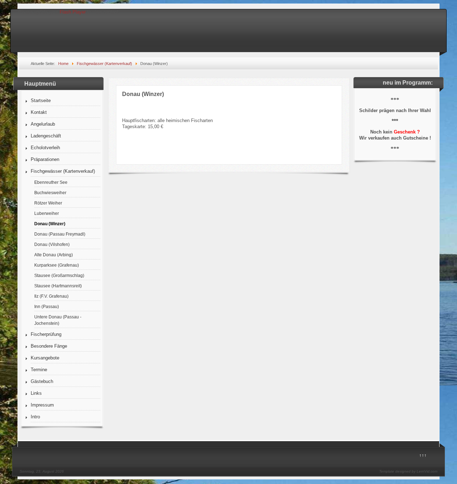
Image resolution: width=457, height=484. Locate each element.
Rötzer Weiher (48, 203)
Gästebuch (42, 381)
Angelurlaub (43, 124)
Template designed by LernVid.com (408, 471)
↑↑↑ (423, 455)
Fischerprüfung (46, 334)
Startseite (41, 100)
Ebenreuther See (50, 182)
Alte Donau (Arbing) (53, 254)
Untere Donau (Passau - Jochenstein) (57, 320)
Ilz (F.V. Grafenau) (51, 296)
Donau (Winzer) (49, 223)
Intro (35, 416)
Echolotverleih (45, 147)
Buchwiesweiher (50, 192)
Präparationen (45, 159)
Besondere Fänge (49, 346)
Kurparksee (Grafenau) (56, 265)
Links (36, 393)
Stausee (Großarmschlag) (59, 275)
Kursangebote (45, 358)
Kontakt (39, 112)
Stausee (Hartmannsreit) (58, 285)
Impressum (42, 405)
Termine (39, 369)
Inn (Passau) (46, 306)
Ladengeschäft (46, 135)
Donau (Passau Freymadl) (59, 234)
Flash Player (73, 12)
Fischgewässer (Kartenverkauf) (63, 171)
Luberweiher (46, 213)
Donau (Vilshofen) (52, 244)
